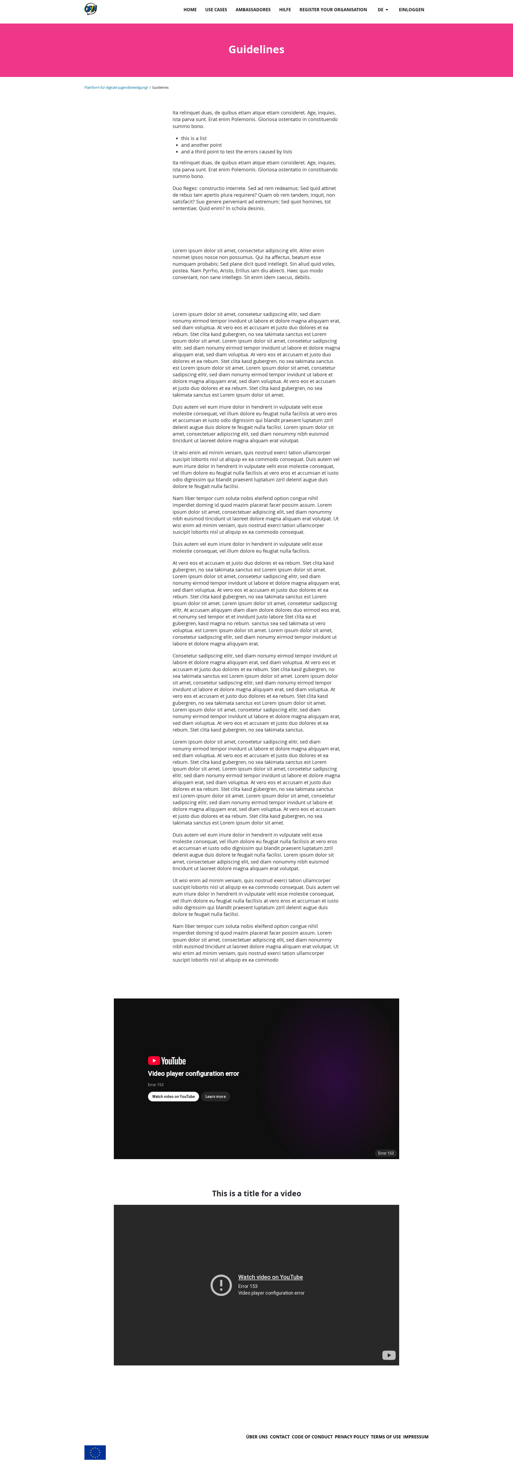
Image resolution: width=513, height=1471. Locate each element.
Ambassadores (253, 10)
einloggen (411, 10)
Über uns (257, 1437)
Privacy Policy (352, 1437)
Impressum (416, 1437)
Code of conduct (312, 1437)
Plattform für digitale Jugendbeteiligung (115, 87)
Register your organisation (333, 10)
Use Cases (216, 10)
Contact (280, 1437)
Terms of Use (386, 1437)
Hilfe (285, 10)
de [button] (381, 10)
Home (190, 10)
